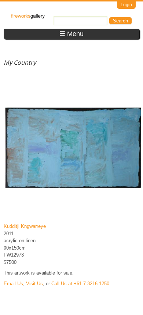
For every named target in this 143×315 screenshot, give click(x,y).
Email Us (13, 283)
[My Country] (73, 215)
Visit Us (34, 283)
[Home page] (28, 17)
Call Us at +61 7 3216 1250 (80, 283)
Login (126, 4)
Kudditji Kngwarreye (25, 226)
